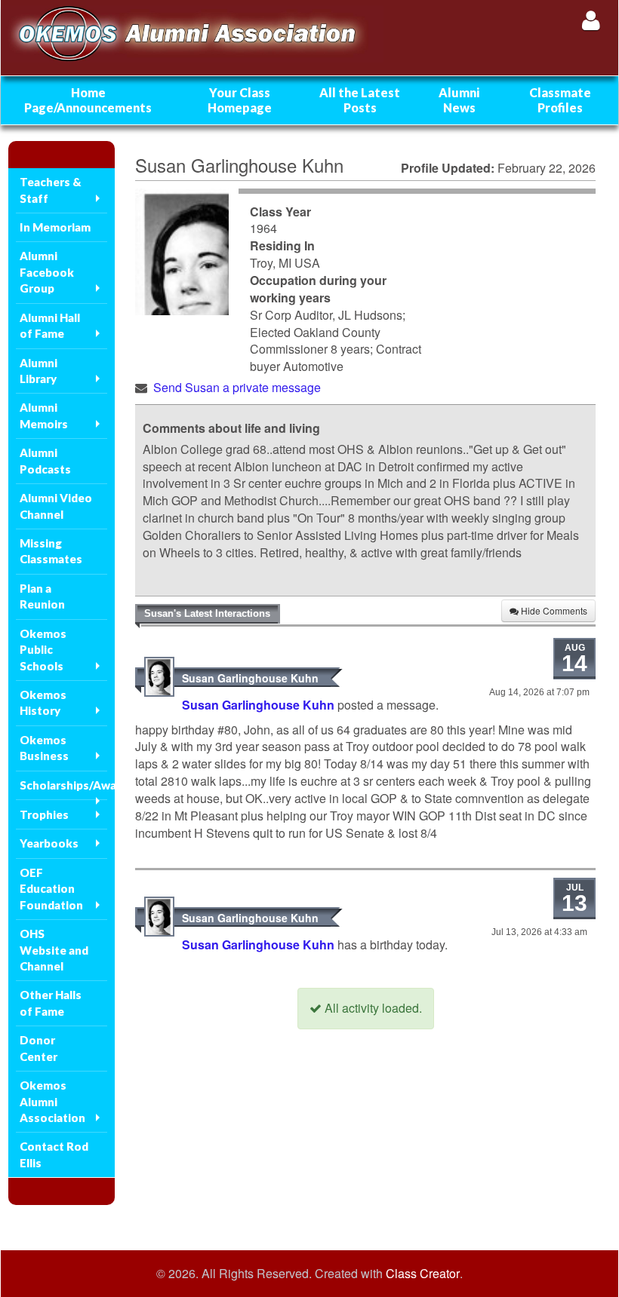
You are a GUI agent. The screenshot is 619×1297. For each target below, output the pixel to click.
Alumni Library (38, 370)
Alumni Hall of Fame (50, 325)
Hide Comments (553, 610)
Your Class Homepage (240, 100)
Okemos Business (44, 747)
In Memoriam (55, 227)
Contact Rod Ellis (54, 1154)
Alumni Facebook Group (47, 272)
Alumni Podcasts (45, 460)
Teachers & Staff (51, 189)
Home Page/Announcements (88, 100)
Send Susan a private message (237, 387)
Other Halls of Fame (51, 1002)
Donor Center (38, 1047)
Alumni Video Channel (56, 505)
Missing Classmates (51, 551)
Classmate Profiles (560, 100)
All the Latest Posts (359, 100)
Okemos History (43, 702)
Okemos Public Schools (43, 650)
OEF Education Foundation (51, 889)
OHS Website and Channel (54, 950)
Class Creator (423, 1273)
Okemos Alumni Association (52, 1101)
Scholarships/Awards (63, 785)
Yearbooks (49, 843)
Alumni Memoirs (44, 415)
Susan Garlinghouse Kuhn (250, 677)
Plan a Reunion (42, 596)
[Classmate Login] (591, 20)
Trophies (44, 814)
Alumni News (459, 100)
